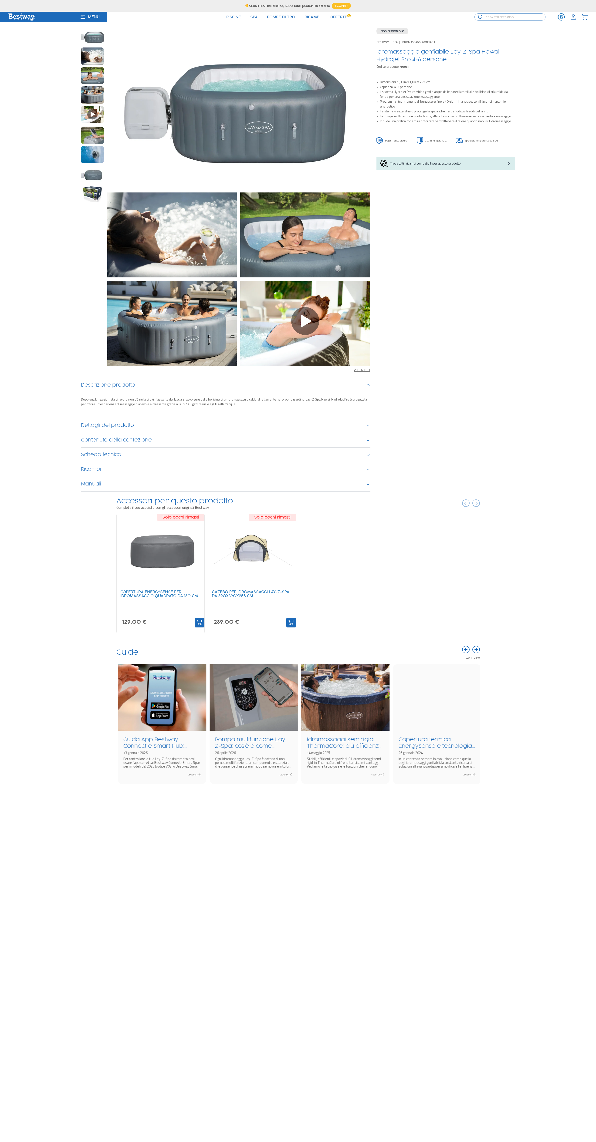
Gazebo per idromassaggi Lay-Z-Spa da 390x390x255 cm (250, 594)
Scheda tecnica (101, 454)
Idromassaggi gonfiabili (419, 42)
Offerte (340, 17)
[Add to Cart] (199, 622)
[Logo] (21, 17)
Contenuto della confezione (116, 440)
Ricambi (91, 469)
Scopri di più (473, 658)
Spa (395, 42)
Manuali (91, 484)
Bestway (382, 42)
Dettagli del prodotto (107, 425)
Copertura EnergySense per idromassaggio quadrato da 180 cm (159, 594)
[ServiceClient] (561, 17)
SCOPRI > (341, 5)
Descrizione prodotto (108, 385)
